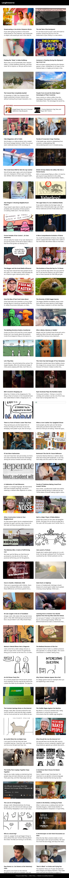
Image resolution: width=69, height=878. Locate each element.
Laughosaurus (8, 2)
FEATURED (9, 106)
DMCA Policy (32, 876)
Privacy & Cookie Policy (21, 876)
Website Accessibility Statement (45, 876)
